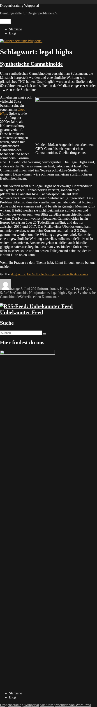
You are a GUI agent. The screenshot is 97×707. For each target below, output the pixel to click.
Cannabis (20, 293)
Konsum (66, 288)
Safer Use (7, 293)
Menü (5, 21)
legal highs (58, 293)
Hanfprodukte (39, 293)
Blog (12, 33)
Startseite (15, 29)
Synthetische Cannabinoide (31, 64)
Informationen (48, 288)
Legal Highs (83, 288)
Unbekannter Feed (21, 312)
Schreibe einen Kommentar (39, 297)
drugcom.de (18, 274)
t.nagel (16, 288)
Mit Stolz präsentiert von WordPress (65, 705)
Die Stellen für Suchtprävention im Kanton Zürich (57, 274)
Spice (72, 293)
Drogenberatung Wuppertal (19, 5)
